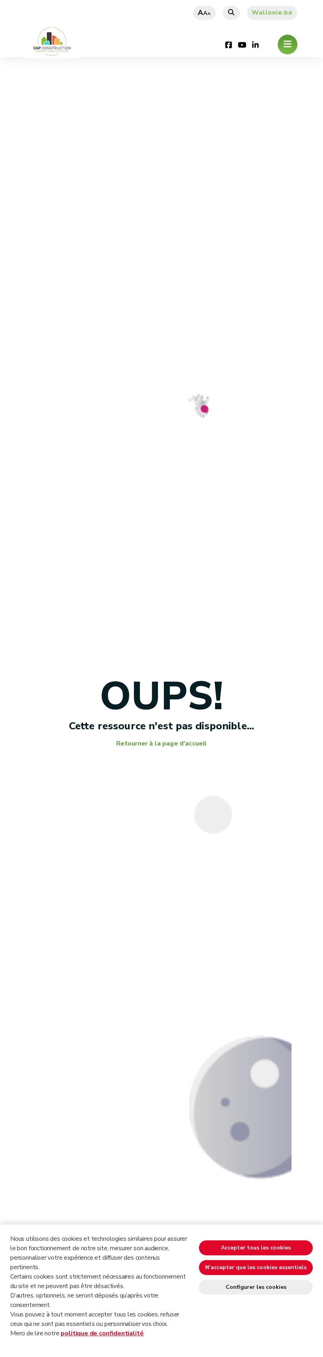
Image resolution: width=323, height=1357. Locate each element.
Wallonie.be (272, 12)
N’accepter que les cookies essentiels (255, 1267)
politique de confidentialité (102, 1333)
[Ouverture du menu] (287, 44)
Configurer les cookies (256, 1287)
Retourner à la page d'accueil (161, 743)
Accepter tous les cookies (256, 1247)
